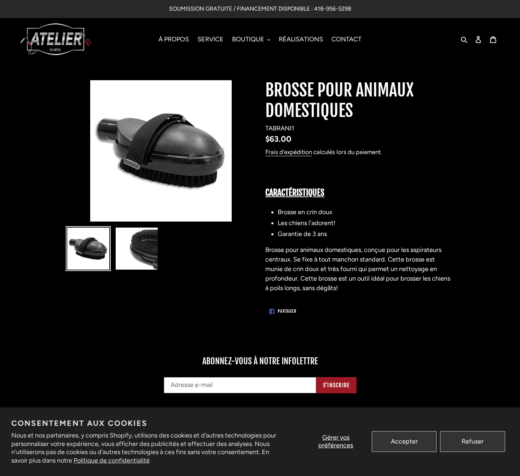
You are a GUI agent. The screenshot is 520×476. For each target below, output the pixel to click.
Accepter (404, 441)
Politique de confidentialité (112, 460)
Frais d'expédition (288, 151)
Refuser (473, 441)
